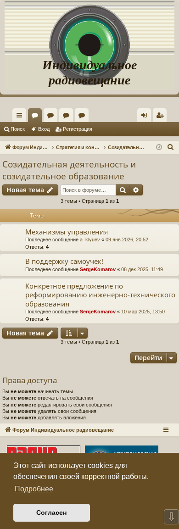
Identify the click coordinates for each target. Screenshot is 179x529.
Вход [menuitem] (146, 117)
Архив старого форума (83, 117)
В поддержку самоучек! (64, 261)
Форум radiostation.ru (68, 117)
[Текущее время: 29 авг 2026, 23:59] (159, 147)
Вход (44, 129)
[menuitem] (160, 115)
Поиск (18, 129)
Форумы (37, 117)
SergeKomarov (98, 269)
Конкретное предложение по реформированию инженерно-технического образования (100, 294)
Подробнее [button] (34, 489)
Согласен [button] (51, 512)
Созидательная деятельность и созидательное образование (69, 170)
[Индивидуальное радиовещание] (89, 27)
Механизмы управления (66, 231)
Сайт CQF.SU (52, 117)
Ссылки (21, 117)
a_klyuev (90, 239)
